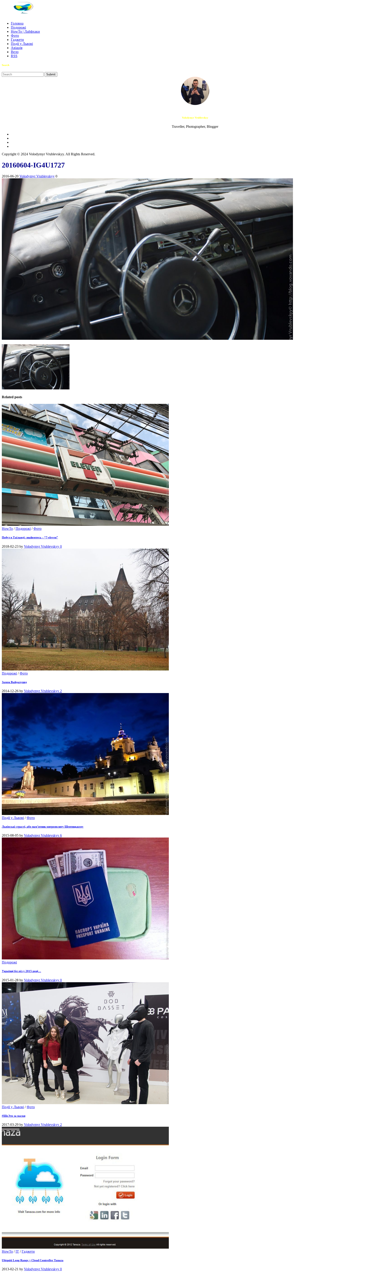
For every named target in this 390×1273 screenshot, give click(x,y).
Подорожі (18, 27)
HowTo (7, 529)
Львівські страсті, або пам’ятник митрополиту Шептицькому (43, 826)
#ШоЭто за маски (13, 1115)
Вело (15, 52)
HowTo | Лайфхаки (25, 31)
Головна (17, 23)
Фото (15, 35)
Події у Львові (22, 44)
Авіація (16, 48)
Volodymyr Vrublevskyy (37, 176)
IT (17, 1251)
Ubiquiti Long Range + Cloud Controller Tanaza (32, 1260)
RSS (14, 56)
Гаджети (17, 40)
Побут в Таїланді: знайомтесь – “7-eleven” (30, 537)
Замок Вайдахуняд (14, 682)
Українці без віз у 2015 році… (21, 971)
